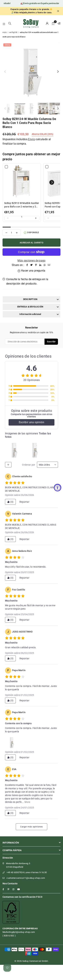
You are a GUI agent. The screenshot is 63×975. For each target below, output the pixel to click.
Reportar (24, 501)
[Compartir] (27, 265)
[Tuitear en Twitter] (31, 265)
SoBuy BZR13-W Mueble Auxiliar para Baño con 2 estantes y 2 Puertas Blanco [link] (21, 205)
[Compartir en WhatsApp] (45, 265)
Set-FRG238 (13, 32)
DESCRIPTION (30, 299)
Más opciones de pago (31, 260)
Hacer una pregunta (32, 270)
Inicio (5, 32)
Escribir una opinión (31, 422)
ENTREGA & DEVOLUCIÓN (30, 306)
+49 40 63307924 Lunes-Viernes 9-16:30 (27, 872)
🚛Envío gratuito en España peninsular (36, 3)
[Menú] (4, 23)
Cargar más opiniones (31, 826)
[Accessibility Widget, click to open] (57, 487)
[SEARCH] (10, 23)
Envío (31, 139)
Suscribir (51, 341)
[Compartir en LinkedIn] (40, 265)
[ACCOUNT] (47, 23)
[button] (53, 23)
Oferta (7, 45)
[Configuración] (58, 23)
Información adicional (30, 314)
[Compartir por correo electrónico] (49, 265)
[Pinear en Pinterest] (36, 265)
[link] (21, 182)
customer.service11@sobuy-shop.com (26, 878)
